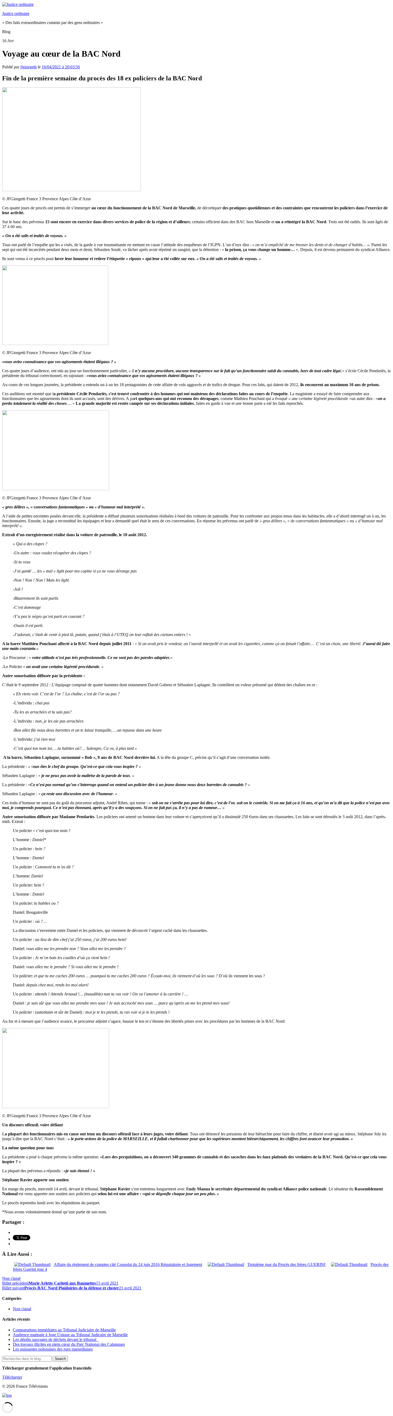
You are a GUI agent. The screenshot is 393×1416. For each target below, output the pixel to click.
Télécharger (12, 1377)
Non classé (11, 1278)
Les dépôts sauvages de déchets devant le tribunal (55, 1339)
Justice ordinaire (15, 13)
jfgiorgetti (28, 67)
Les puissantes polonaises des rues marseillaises (53, 1349)
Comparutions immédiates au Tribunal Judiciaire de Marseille (64, 1330)
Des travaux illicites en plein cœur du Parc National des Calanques (69, 1344)
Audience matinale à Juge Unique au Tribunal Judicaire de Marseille (70, 1334)
